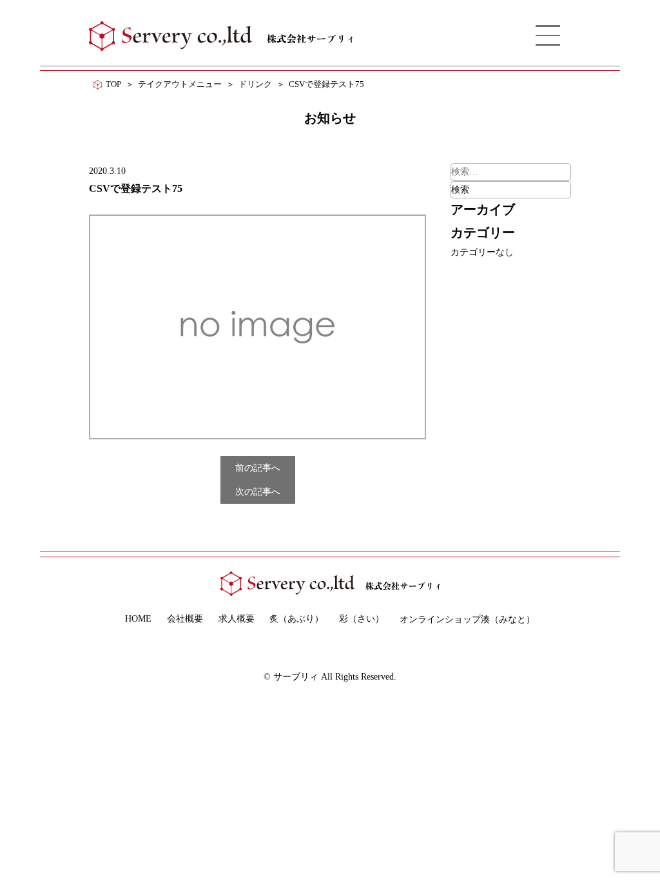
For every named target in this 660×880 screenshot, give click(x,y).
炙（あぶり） (296, 618)
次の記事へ (257, 491)
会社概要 (185, 618)
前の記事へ (257, 468)
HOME (138, 618)
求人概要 (236, 618)
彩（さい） (361, 618)
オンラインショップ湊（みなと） (467, 619)
